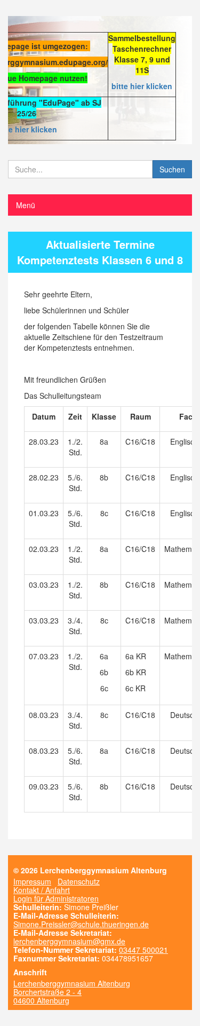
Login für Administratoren (56, 898)
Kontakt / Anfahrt (41, 890)
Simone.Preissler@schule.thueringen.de (81, 924)
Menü (25, 205)
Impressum (32, 881)
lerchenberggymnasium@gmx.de (69, 941)
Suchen (172, 169)
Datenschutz (79, 881)
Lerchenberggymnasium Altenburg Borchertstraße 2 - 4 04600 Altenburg (71, 992)
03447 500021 (143, 949)
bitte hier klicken (141, 86)
